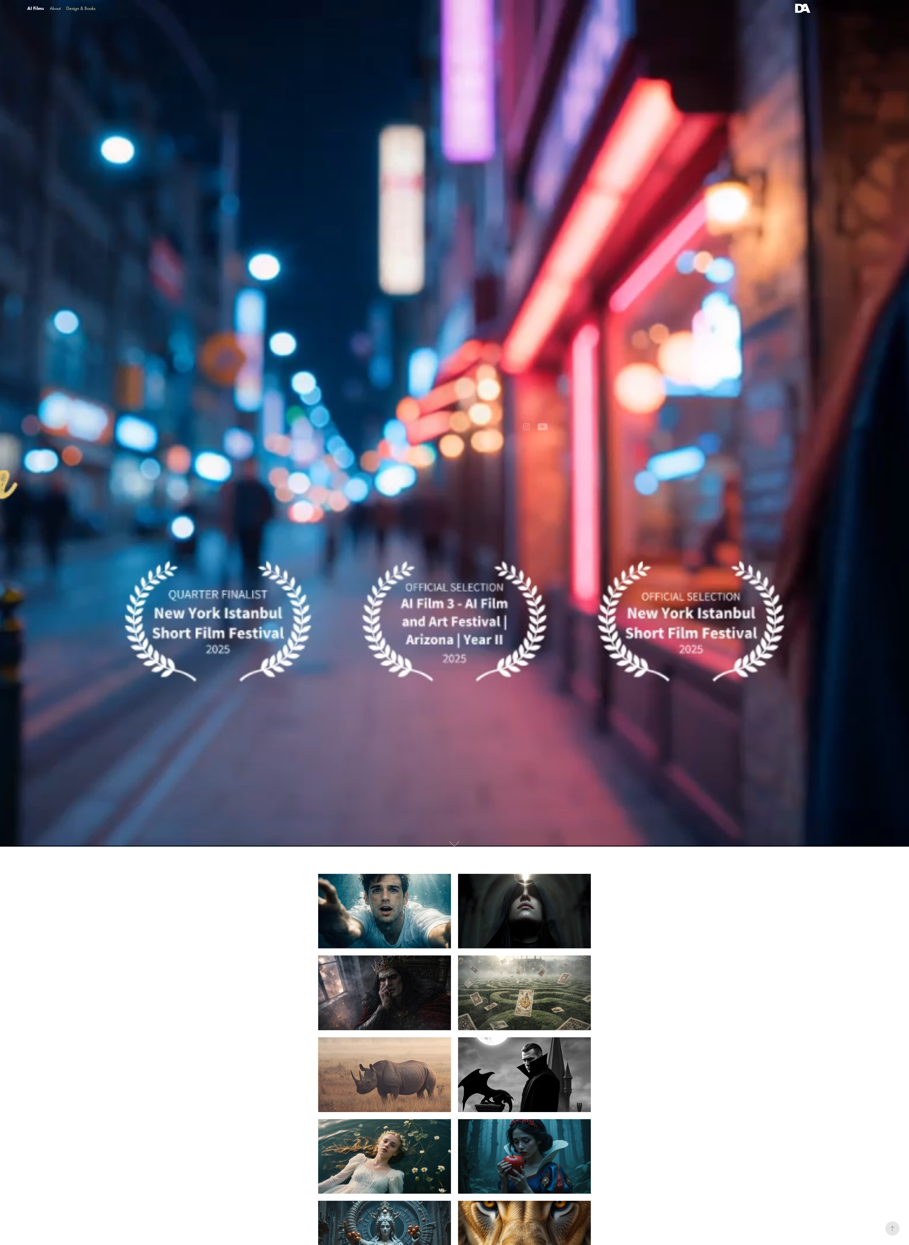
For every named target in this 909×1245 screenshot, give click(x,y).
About (55, 8)
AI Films (35, 8)
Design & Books (80, 8)
